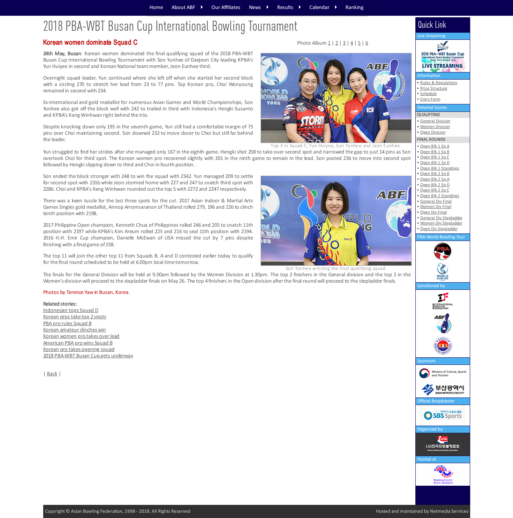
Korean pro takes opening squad (79, 349)
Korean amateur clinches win (74, 330)
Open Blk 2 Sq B (435, 174)
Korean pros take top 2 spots (74, 317)
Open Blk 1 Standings (439, 168)
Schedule (428, 94)
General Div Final (436, 201)
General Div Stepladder (441, 218)
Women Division (435, 127)
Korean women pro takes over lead (81, 336)
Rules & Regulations (438, 83)
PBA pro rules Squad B (67, 324)
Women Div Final (435, 207)
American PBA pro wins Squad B (78, 343)
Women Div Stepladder (441, 223)
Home (156, 8)
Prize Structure (433, 88)
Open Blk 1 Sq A (435, 146)
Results (285, 8)
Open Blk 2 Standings (439, 196)
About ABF (183, 8)
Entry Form (430, 99)
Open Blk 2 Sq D (435, 185)
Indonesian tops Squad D (70, 310)
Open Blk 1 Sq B (435, 152)
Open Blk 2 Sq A (435, 179)
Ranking (355, 8)
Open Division (432, 132)
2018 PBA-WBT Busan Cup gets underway (88, 356)
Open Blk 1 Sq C (434, 157)
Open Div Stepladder (439, 229)
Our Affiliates (225, 8)
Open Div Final (433, 212)
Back (52, 374)
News (255, 8)
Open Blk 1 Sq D (435, 163)
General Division (435, 121)
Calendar (319, 8)
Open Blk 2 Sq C (434, 190)
